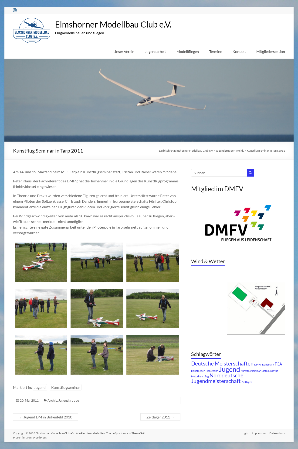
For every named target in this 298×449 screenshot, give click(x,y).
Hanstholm (212, 370)
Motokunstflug (269, 370)
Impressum (259, 433)
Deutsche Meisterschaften (222, 363)
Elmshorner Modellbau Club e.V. (113, 24)
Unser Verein (123, 51)
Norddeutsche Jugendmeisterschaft (217, 378)
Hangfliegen (198, 370)
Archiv (52, 400)
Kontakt (239, 51)
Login (244, 433)
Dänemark (268, 364)
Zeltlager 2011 (160, 417)
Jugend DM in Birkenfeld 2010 (45, 417)
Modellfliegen (187, 51)
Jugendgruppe (68, 400)
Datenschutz (277, 433)
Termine (215, 51)
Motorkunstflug (200, 376)
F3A (278, 364)
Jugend (40, 387)
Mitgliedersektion (270, 51)
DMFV (257, 364)
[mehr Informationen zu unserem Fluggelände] (256, 284)
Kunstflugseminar (65, 387)
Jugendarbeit (155, 51)
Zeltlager (246, 381)
